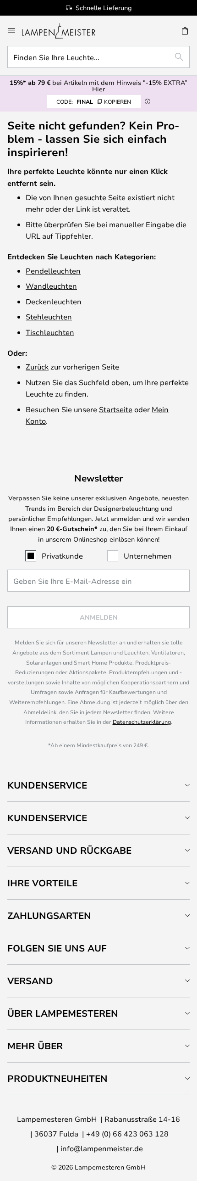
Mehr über (35, 1046)
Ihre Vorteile (42, 883)
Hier (98, 88)
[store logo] (64, 31)
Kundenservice (47, 785)
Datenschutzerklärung (142, 721)
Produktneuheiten (57, 1078)
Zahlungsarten (49, 915)
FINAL (93, 101)
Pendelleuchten (53, 270)
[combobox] (98, 57)
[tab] (98, 785)
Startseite (115, 409)
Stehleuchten (49, 316)
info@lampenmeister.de (101, 1148)
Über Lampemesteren (62, 1013)
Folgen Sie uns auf (57, 948)
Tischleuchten (50, 332)
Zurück (37, 366)
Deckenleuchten (54, 301)
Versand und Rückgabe (69, 850)
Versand (30, 980)
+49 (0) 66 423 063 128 (127, 1133)
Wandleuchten (51, 286)
